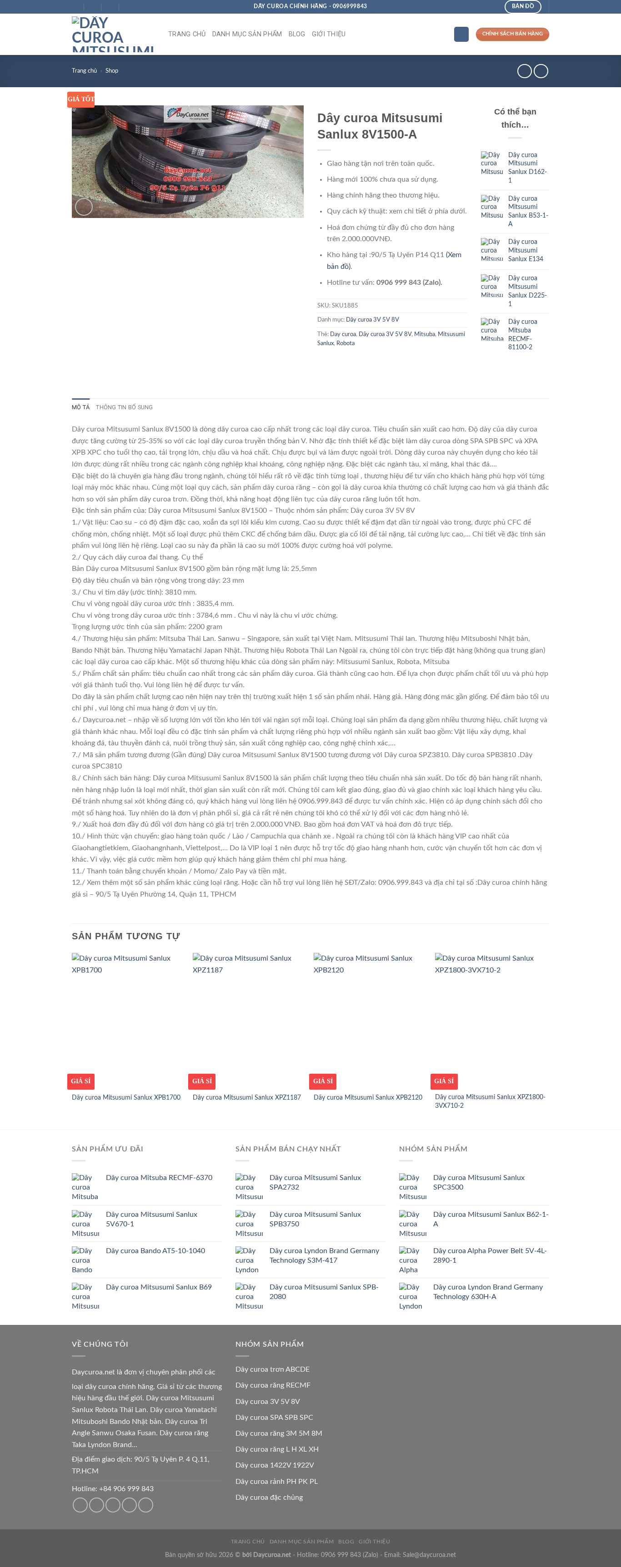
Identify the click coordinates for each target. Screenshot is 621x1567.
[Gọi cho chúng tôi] (112, 1505)
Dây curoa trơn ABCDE (272, 1369)
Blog (297, 34)
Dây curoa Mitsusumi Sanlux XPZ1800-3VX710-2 (490, 1101)
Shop (111, 71)
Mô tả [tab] (81, 407)
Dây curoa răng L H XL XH (277, 1449)
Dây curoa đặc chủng (269, 1497)
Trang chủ (187, 34)
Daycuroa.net (93, 1372)
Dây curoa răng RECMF (272, 1385)
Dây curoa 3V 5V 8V (372, 319)
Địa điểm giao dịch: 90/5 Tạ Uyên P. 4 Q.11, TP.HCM (141, 1465)
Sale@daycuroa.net (429, 1555)
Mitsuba (424, 334)
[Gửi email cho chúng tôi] (96, 1505)
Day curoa (343, 334)
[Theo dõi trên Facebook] (80, 1505)
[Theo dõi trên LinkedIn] (145, 1505)
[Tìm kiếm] (461, 34)
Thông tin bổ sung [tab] (124, 407)
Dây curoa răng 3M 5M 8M (278, 1433)
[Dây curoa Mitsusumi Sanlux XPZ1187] (249, 1020)
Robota (345, 343)
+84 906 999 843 (126, 1489)
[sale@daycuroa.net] (93, 7)
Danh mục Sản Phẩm (247, 34)
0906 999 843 (341, 1555)
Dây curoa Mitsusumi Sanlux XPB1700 (126, 1097)
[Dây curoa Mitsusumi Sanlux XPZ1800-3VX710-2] (491, 1020)
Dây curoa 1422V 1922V (274, 1465)
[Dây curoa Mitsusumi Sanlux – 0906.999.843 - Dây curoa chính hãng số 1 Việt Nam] (113, 34)
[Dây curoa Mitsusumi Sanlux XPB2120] (370, 1020)
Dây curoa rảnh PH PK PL (276, 1481)
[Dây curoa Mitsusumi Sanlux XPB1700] (128, 1020)
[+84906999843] (128, 7)
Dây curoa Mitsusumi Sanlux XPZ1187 (247, 1097)
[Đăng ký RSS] (129, 1505)
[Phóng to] (84, 207)
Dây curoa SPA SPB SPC (274, 1417)
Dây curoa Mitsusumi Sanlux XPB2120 (368, 1097)
